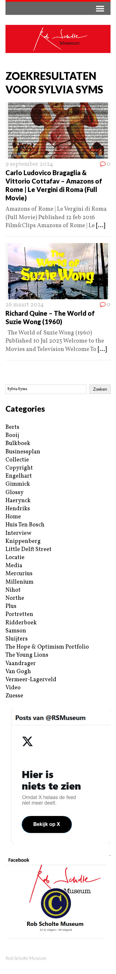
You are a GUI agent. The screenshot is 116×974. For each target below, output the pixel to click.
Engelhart (18, 476)
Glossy (14, 493)
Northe (14, 598)
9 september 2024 (29, 164)
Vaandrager (20, 664)
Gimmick (17, 484)
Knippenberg (23, 541)
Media (13, 566)
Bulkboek (17, 443)
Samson (15, 631)
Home (13, 517)
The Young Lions (26, 655)
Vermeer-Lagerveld (30, 680)
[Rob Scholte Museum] (58, 39)
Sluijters (16, 639)
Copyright (19, 468)
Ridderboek (21, 623)
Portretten (19, 614)
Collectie (17, 460)
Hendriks (17, 509)
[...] (100, 226)
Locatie (14, 558)
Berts (12, 427)
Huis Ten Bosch (24, 525)
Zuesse (14, 696)
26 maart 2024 (24, 305)
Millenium (19, 582)
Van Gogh (18, 672)
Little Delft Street (28, 549)
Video (13, 688)
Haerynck (18, 501)
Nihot (13, 590)
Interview (18, 533)
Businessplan (22, 452)
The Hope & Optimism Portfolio (47, 647)
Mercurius (19, 574)
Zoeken (100, 389)
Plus (10, 606)
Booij (12, 435)
